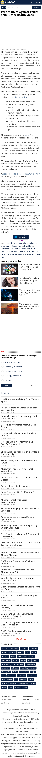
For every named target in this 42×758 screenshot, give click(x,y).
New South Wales (18, 664)
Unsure (8, 380)
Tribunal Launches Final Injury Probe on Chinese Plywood (20, 553)
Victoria (34, 652)
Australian (12, 652)
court (10, 687)
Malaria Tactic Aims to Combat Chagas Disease (19, 478)
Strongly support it (13, 362)
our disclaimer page (26, 756)
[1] (9, 740)
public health (18, 254)
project (33, 672)
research (20, 652)
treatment (5, 246)
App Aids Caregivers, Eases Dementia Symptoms (18, 518)
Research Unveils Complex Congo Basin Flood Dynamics (19, 417)
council (23, 660)
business (16, 660)
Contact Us (26, 700)
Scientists (23, 680)
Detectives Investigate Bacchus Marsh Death (18, 425)
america (33, 683)
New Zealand (32, 676)
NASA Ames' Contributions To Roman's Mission (19, 562)
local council (6, 664)
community (33, 648)
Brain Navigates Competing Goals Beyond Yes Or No (20, 587)
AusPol (15, 672)
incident (25, 687)
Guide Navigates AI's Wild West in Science (20, 492)
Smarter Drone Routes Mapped (15, 486)
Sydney (4, 683)
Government (17, 246)
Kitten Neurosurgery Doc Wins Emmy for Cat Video (20, 509)
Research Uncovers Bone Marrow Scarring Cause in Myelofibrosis (20, 543)
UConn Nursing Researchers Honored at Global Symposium (20, 623)
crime (4, 676)
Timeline (5, 393)
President (28, 246)
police (4, 652)
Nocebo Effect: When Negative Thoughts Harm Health (29, 280)
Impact (4, 687)
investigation (6, 672)
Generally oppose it (13, 371)
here (26, 135)
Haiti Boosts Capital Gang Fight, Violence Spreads (20, 400)
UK (29, 660)
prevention (30, 254)
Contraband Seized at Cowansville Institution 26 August (17, 615)
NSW (27, 652)
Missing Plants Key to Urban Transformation (14, 501)
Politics (4, 7)
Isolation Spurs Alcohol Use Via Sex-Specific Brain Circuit (18, 443)
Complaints (26, 703)
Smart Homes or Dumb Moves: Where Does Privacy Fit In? (30, 267)
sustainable (27, 248)
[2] (11, 740)
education (15, 668)
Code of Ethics (27, 697)
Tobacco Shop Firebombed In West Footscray (17, 606)
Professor (5, 656)
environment (22, 656)
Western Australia (9, 251)
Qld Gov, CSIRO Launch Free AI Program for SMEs (19, 596)
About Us (35, 700)
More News (21, 639)
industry (33, 668)
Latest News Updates (9, 697)
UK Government (7, 680)
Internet (17, 687)
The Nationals (24, 251)
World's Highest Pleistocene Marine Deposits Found (18, 579)
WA (35, 248)
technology (24, 668)
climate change (30, 243)
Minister (31, 656)
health (9, 243)
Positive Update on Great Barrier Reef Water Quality (19, 408)
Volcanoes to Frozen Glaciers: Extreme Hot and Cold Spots (29, 306)
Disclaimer (5, 703)
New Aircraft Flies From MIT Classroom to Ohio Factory (20, 535)
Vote (6, 385)
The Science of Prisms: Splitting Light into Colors (29, 292)
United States (24, 672)
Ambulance (15, 248)
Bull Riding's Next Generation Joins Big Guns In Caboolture (19, 526)
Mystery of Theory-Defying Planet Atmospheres (17, 470)
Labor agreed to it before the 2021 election (21, 174)
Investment (5, 668)
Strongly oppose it (13, 375)
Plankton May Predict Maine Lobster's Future (19, 461)
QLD (16, 680)
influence (5, 248)
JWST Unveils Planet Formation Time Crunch (18, 434)
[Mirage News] (7, 2)
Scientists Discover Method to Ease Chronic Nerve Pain (17, 570)
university (24, 648)
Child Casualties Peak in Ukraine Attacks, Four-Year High (20, 453)
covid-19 (35, 660)
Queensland (6, 660)
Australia (18, 243)
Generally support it (14, 366)
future (31, 680)
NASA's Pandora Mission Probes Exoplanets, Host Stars (16, 632)
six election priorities (17, 97)
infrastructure (30, 664)
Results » (32, 385)
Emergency (11, 676)
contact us (11, 756)
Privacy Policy (6, 700)
